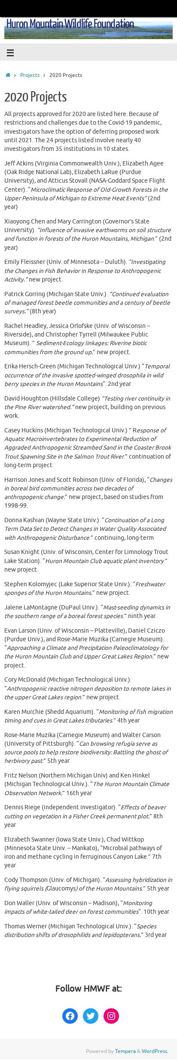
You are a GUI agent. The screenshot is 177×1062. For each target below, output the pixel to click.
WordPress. (155, 1051)
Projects (30, 75)
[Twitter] (90, 1016)
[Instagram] (111, 1016)
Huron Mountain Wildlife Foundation (70, 24)
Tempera (125, 1051)
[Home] (8, 75)
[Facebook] (70, 1016)
